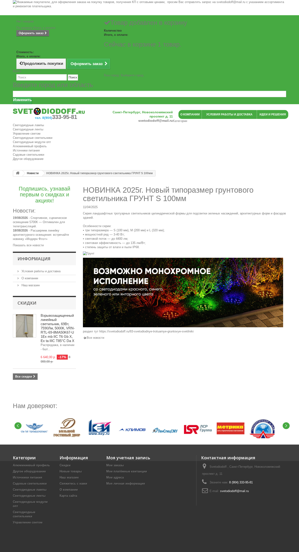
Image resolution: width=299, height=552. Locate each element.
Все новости (95, 337)
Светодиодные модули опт (32, 142)
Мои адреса (115, 477)
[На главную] (17, 173)
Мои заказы (115, 465)
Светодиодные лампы (28, 125)
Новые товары (71, 471)
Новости (33, 173)
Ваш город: (123, 75)
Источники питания (26, 150)
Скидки (27, 303)
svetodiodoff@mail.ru (234, 491)
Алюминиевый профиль (30, 146)
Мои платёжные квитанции (126, 471)
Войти (17, 71)
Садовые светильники (28, 154)
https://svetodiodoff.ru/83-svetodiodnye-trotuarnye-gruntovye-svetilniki (146, 331)
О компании (29, 278)
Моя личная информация (125, 483)
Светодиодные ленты (28, 129)
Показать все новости (28, 245)
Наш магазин (30, 285)
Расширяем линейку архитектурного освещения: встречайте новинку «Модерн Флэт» (41, 235)
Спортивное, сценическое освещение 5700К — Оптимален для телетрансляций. (40, 222)
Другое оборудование (28, 159)
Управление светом (26, 133)
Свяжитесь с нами (73, 483)
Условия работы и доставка (41, 271)
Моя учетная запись (128, 457)
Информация (34, 258)
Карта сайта (68, 495)
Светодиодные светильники (32, 138)
